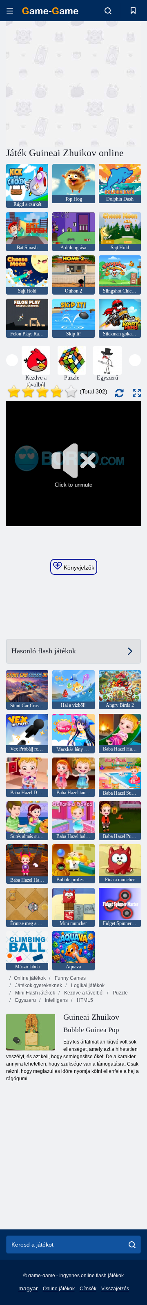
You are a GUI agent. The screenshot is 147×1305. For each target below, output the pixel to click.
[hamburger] (9, 11)
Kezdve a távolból (83, 993)
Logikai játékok (87, 985)
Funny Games (69, 978)
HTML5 (84, 1000)
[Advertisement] (110, 83)
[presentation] (12, 360)
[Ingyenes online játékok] (50, 10)
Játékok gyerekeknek (38, 985)
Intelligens (56, 1000)
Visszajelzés (115, 1289)
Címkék (88, 1289)
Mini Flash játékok (34, 993)
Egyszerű (25, 1000)
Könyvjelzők (78, 567)
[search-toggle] (108, 10)
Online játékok (30, 978)
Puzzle (119, 993)
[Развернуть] (137, 393)
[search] (132, 1245)
